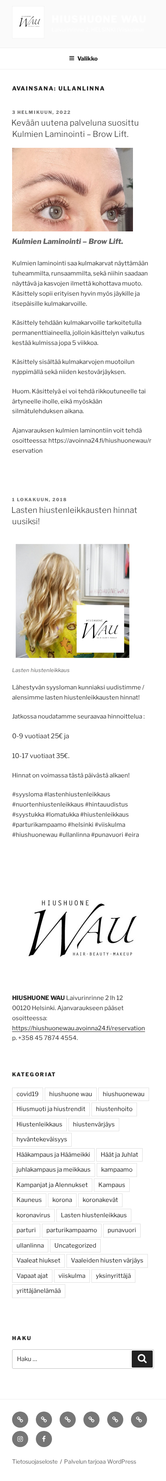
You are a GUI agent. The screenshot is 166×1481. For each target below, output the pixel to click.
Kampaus (111, 1185)
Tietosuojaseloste (35, 1461)
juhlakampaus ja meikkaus (54, 1169)
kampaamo (117, 1169)
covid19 (28, 1094)
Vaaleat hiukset (38, 1260)
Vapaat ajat (32, 1275)
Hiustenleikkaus (39, 1124)
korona (62, 1200)
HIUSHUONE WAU (99, 19)
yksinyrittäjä (113, 1275)
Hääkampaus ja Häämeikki (53, 1154)
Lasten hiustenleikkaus (94, 1215)
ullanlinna (30, 1245)
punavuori (122, 1230)
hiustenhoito (114, 1109)
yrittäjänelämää (39, 1290)
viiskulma (71, 1275)
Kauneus (29, 1200)
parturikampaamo (71, 1230)
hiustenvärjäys (94, 1124)
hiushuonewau (124, 1094)
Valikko (87, 58)
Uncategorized (75, 1245)
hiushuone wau (70, 1094)
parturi (26, 1230)
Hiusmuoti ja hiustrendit (51, 1109)
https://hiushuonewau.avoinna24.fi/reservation (78, 1028)
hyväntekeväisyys (42, 1139)
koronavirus (33, 1215)
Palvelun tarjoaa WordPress (100, 1461)
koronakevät (100, 1200)
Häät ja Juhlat (119, 1154)
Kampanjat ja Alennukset (52, 1185)
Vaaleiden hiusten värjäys (107, 1260)
